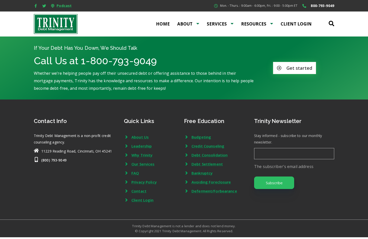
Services (217, 24)
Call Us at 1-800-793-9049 (95, 60)
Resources (253, 24)
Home (163, 24)
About (185, 24)
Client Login (296, 24)
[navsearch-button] (331, 22)
